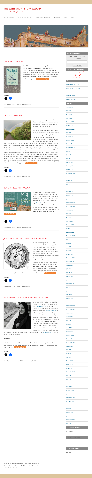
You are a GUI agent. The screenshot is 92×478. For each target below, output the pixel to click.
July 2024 (68, 151)
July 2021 (68, 239)
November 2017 (70, 342)
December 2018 (70, 305)
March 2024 (69, 162)
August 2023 (69, 180)
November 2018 (70, 309)
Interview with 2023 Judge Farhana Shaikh (26, 297)
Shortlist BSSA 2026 (71, 95)
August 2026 (69, 107)
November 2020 (70, 261)
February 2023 (70, 195)
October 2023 (69, 177)
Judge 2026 (57, 17)
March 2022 (69, 221)
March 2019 (69, 298)
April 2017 (69, 357)
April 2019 (69, 294)
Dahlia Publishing (51, 310)
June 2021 (68, 243)
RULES (18, 21)
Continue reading (43, 79)
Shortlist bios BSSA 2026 (25, 17)
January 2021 (69, 254)
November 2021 (70, 236)
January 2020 (69, 280)
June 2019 (68, 291)
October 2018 (69, 313)
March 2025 (69, 136)
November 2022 (70, 206)
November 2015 (70, 397)
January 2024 (69, 169)
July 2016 (68, 375)
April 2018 (69, 328)
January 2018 (69, 339)
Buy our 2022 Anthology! (17, 187)
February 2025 (70, 140)
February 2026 (70, 122)
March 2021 (69, 250)
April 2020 (69, 272)
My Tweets (69, 431)
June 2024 (68, 155)
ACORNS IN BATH (8, 21)
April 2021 (69, 247)
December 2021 (70, 232)
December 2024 (70, 147)
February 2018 (70, 335)
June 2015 (68, 408)
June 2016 (68, 379)
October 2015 (69, 401)
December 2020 (70, 258)
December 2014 (70, 419)
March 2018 (69, 331)
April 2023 (69, 188)
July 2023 (68, 184)
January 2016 (69, 394)
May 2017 (68, 353)
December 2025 (70, 129)
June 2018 (68, 324)
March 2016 (69, 386)
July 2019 (68, 287)
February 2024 (70, 166)
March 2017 (69, 361)
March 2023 (69, 191)
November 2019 (70, 283)
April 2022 (69, 217)
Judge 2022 (20, 361)
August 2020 (69, 265)
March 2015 (69, 412)
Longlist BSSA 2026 (71, 99)
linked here (39, 203)
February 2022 (70, 225)
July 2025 (68, 133)
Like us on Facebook (73, 438)
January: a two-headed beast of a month (25, 238)
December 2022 (70, 202)
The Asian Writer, (42, 306)
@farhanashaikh (48, 332)
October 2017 (69, 346)
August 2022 (69, 210)
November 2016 (70, 372)
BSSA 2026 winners (9, 17)
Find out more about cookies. (32, 463)
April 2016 (69, 383)
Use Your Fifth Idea (13, 61)
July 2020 (68, 269)
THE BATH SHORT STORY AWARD (22, 8)
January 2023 (69, 199)
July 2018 (68, 320)
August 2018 (69, 317)
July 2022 (68, 214)
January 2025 (69, 144)
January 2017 (69, 368)
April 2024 (69, 158)
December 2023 (70, 173)
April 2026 (69, 114)
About (73, 17)
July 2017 (68, 350)
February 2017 (70, 364)
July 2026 (68, 111)
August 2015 (69, 405)
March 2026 (69, 118)
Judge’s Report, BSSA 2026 (43, 17)
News (65, 17)
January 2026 (69, 125)
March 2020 (69, 276)
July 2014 (68, 423)
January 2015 (69, 416)
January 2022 (69, 228)
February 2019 (70, 302)
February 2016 (70, 390)
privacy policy (77, 58)
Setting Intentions (13, 115)
